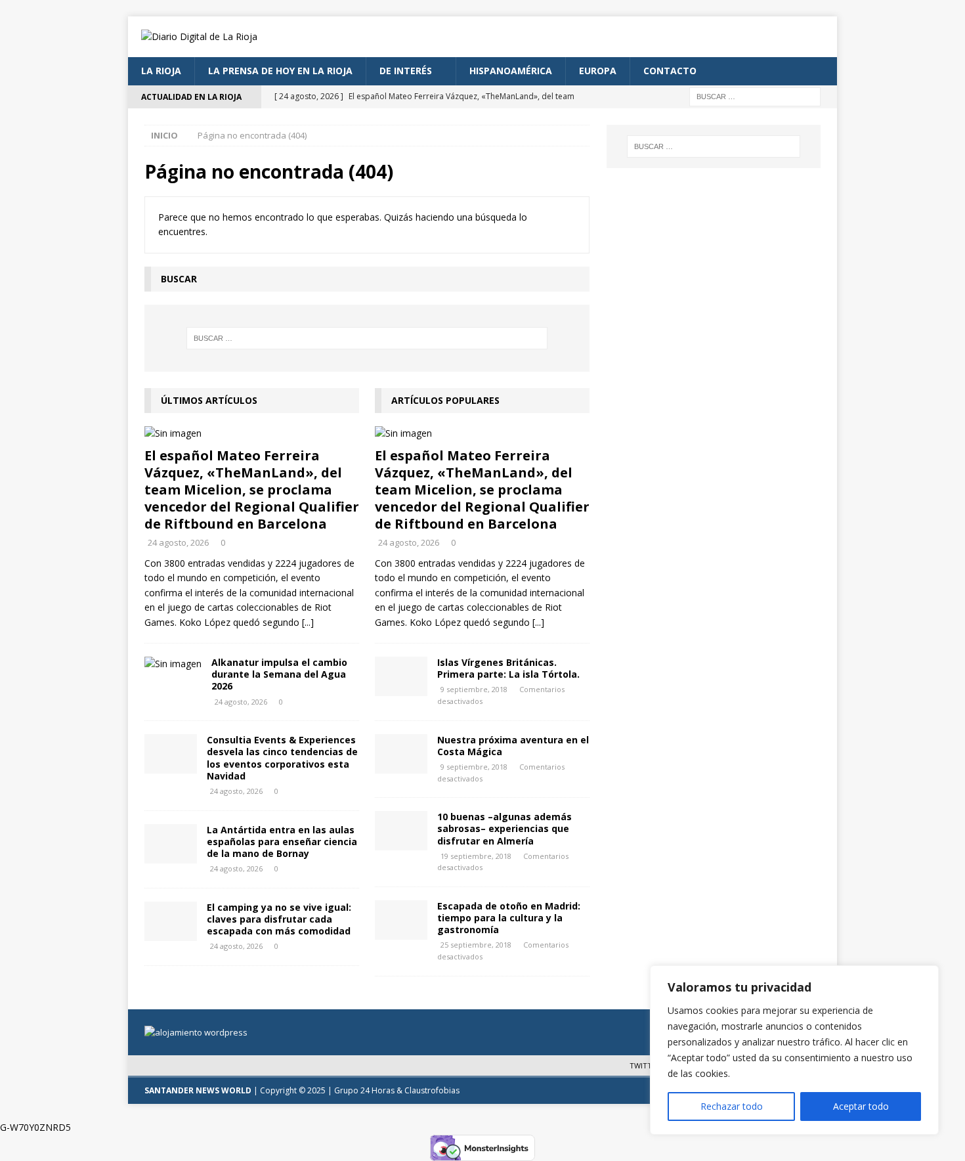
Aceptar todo (861, 1106)
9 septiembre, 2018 (473, 689)
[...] (308, 622)
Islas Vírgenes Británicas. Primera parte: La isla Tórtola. (508, 668)
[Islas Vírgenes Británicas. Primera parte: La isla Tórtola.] (401, 676)
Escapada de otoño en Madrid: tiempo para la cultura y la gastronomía (508, 918)
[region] (794, 1050)
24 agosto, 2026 (178, 542)
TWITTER (645, 1065)
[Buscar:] (755, 95)
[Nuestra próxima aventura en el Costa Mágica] (401, 754)
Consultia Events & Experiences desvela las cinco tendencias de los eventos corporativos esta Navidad (282, 758)
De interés (405, 70)
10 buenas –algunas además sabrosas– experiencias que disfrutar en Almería (504, 828)
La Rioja (161, 70)
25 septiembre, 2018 (475, 945)
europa (597, 70)
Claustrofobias (432, 1090)
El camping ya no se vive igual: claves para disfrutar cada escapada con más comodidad (279, 919)
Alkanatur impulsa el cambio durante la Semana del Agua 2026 (279, 674)
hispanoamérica (510, 70)
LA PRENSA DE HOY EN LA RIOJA (280, 70)
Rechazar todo (731, 1106)
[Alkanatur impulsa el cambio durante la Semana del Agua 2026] (173, 664)
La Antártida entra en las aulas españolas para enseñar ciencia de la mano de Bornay (282, 841)
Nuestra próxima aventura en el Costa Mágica (513, 746)
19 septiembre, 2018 (475, 856)
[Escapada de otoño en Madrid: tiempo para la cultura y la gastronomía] (401, 920)
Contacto (670, 70)
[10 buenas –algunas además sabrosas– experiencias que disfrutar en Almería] (401, 830)
